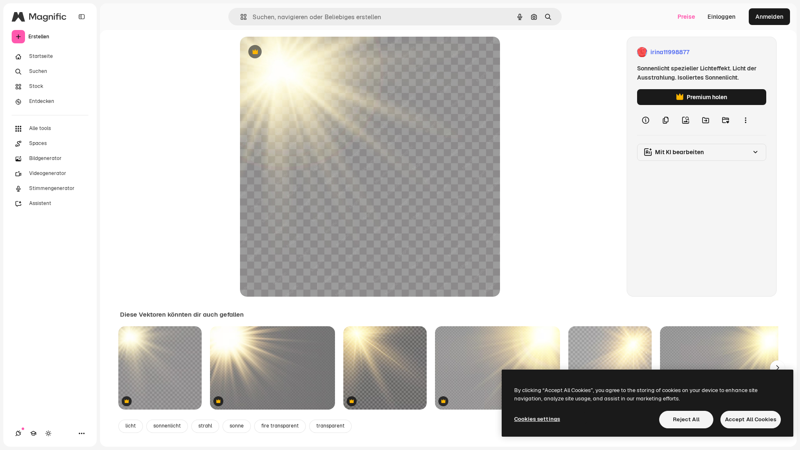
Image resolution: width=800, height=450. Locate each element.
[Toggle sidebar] (81, 16)
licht (130, 425)
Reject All (686, 419)
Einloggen (721, 16)
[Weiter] (777, 368)
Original (293, 52)
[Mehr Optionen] (745, 120)
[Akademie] (33, 433)
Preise (686, 16)
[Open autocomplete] (240, 17)
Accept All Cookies (750, 419)
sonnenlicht (167, 425)
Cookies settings (537, 418)
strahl (205, 425)
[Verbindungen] (18, 433)
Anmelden (769, 16)
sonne (237, 425)
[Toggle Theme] (48, 433)
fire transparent (280, 425)
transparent (330, 425)
